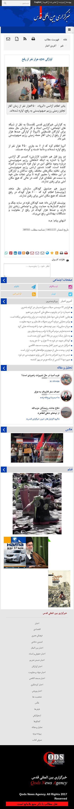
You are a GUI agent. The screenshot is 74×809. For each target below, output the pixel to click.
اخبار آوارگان (37, 666)
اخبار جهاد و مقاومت (37, 672)
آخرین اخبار (66, 301)
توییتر (53, 294)
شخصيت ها (37, 697)
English (37, 2)
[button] (8, 39)
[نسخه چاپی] (33, 39)
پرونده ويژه (37, 733)
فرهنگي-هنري (37, 635)
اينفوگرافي (37, 715)
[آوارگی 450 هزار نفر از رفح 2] (37, 84)
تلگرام (16, 286)
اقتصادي (37, 629)
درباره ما (61, 2)
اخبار (37, 623)
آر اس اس (17, 294)
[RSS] (25, 39)
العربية (45, 2)
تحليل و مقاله (37, 727)
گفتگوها (37, 721)
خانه (65, 40)
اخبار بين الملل (37, 648)
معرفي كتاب (37, 740)
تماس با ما (52, 2)
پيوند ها (68, 2)
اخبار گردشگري (37, 684)
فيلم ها (37, 709)
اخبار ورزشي (37, 691)
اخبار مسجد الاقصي (37, 678)
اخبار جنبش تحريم (37, 660)
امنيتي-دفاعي (37, 642)
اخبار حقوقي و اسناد (37, 654)
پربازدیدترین (52, 301)
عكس (37, 703)
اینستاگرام (53, 286)
